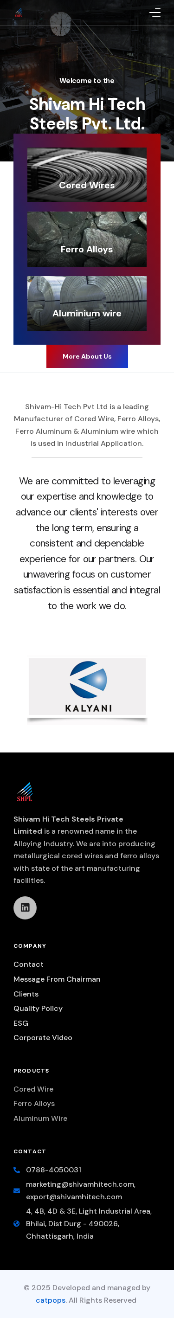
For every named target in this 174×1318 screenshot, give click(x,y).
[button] (87, 356)
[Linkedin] (25, 907)
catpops (50, 1300)
